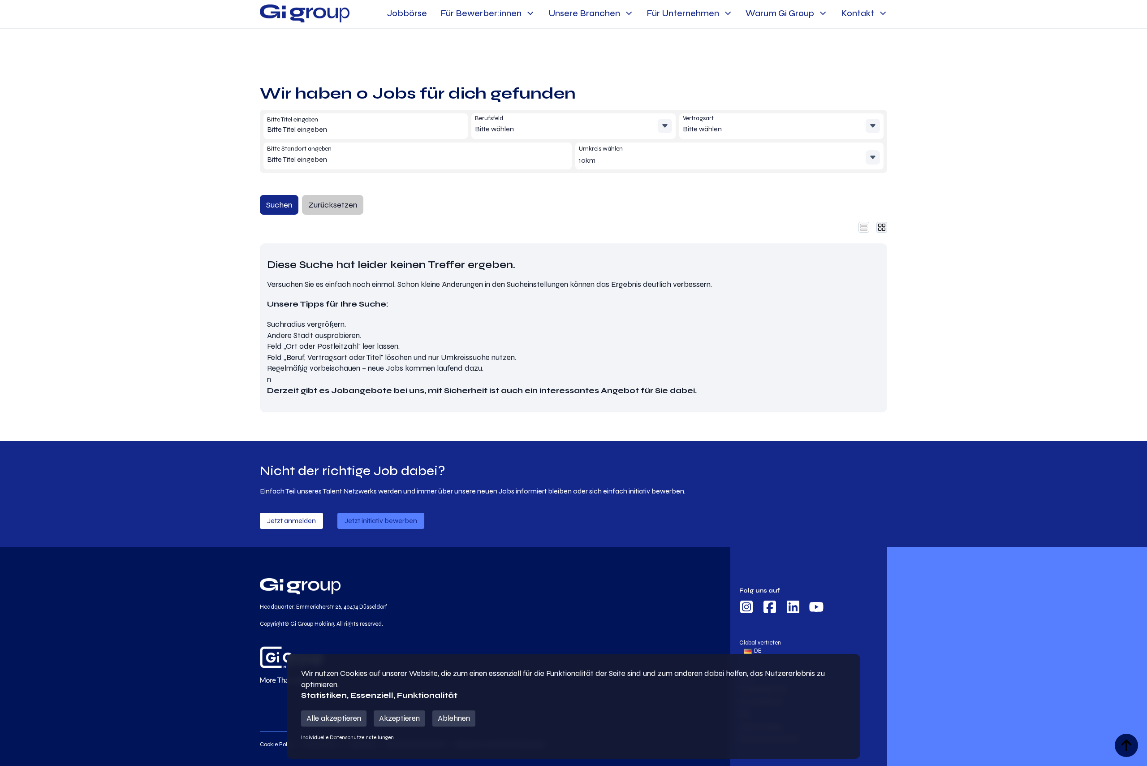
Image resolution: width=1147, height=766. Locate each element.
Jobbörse (407, 13)
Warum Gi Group (780, 13)
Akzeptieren (399, 718)
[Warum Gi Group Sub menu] (823, 13)
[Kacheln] (881, 227)
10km (587, 160)
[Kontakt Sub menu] (883, 13)
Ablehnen (454, 718)
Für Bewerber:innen (481, 13)
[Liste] (863, 227)
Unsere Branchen (584, 13)
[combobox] (331, 129)
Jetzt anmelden (291, 520)
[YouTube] (816, 608)
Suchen (279, 205)
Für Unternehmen (683, 13)
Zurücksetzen (332, 205)
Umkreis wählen (601, 148)
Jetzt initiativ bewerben (381, 520)
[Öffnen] (664, 126)
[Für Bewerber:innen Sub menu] (530, 13)
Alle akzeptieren (333, 718)
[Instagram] (746, 608)
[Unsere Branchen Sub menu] (629, 13)
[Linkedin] (793, 608)
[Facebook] (770, 608)
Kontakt (857, 13)
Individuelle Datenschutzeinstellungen (347, 737)
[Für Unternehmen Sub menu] (728, 13)
